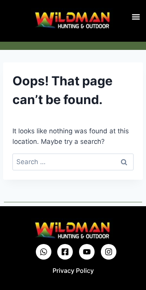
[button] (135, 16)
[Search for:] (73, 162)
